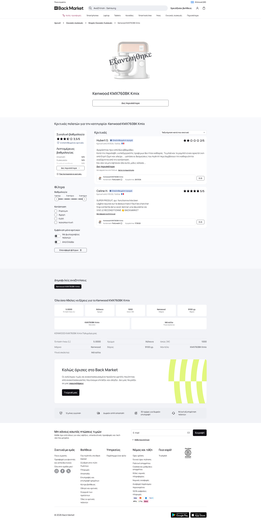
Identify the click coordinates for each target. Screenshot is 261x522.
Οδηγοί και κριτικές (89, 488)
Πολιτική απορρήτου (141, 463)
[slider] (56, 199)
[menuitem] (92, 15)
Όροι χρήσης (138, 455)
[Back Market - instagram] (56, 471)
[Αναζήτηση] (90, 8)
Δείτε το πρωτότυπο (126, 170)
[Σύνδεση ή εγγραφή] (197, 8)
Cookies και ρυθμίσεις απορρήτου (142, 468)
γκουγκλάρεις (76, 383)
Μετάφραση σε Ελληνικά (106, 214)
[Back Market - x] (68, 471)
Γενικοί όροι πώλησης (142, 459)
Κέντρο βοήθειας (87, 484)
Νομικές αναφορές (141, 480)
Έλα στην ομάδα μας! (63, 466)
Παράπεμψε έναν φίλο (116, 455)
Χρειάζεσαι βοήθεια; (181, 8)
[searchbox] (130, 8)
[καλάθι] (204, 8)
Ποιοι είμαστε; (60, 455)
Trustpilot (163, 455)
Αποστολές (85, 473)
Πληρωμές (85, 469)
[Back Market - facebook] (62, 471)
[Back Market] (68, 8)
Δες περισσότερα (106, 166)
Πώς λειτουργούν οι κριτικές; (70, 174)
